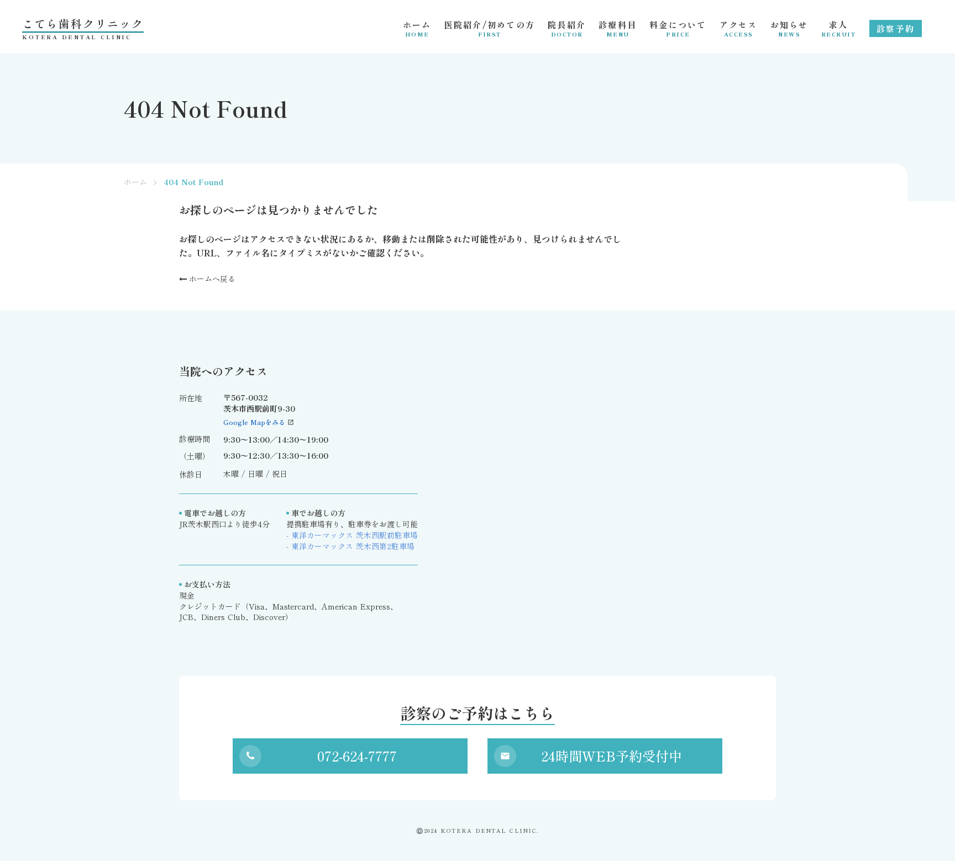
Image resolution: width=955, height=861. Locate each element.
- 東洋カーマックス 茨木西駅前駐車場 (352, 535)
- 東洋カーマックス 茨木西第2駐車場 (350, 546)
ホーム (135, 182)
